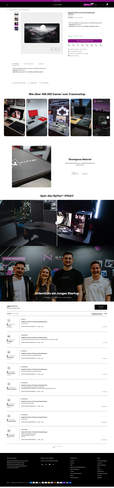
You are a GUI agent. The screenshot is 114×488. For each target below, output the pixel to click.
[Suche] (100, 4)
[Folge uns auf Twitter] (42, 464)
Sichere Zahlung (45, 82)
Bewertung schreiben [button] (100, 307)
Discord (71, 475)
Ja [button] (36, 326)
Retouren (72, 462)
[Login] (103, 4)
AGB (98, 467)
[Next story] (107, 117)
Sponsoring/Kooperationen (76, 473)
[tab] (97, 314)
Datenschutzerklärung (102, 460)
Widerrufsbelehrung (74, 469)
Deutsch (95, 4)
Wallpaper (99, 477)
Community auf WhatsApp (18, 466)
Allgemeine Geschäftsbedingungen (77, 467)
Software (99, 475)
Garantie (72, 460)
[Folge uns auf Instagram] (46, 464)
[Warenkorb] (106, 4)
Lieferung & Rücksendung (20, 82)
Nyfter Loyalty (100, 471)
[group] (14, 306)
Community (41, 63)
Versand (80, 17)
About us (99, 469)
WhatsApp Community (102, 473)
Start (8, 9)
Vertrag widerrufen (74, 477)
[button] (85, 15)
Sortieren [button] (9, 313)
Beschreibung (15, 63)
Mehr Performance (29, 63)
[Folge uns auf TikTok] (53, 464)
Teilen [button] (42, 326)
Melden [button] (39, 326)
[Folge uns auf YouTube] (50, 464)
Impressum (99, 462)
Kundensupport (33, 82)
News (71, 465)
